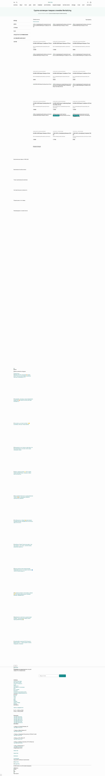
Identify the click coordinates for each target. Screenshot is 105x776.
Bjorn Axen (35, 41)
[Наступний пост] (16, 666)
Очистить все (36, 21)
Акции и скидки (17, 702)
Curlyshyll (55, 131)
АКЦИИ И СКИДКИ (57, 5)
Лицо (15, 696)
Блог (15, 688)
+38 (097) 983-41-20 (18, 719)
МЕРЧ (34, 5)
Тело (15, 697)
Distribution (16, 755)
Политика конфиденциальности (20, 693)
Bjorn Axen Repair (41, 41)
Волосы (15, 695)
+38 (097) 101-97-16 (18, 735)
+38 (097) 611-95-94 (18, 731)
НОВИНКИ (40, 5)
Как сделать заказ (17, 682)
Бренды (15, 703)
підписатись (62, 675)
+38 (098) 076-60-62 (18, 746)
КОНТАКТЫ (89, 5)
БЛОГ (83, 5)
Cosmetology (16, 758)
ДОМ (30, 5)
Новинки (15, 701)
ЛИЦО (21, 5)
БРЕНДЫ (73, 5)
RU (14, 2)
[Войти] (88, 2)
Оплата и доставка (18, 681)
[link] (90, 2)
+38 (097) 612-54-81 (18, 716)
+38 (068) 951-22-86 (18, 721)
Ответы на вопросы (18, 683)
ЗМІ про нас (16, 685)
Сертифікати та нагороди (19, 687)
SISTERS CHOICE (66, 5)
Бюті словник (16, 689)
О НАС (79, 5)
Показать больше (37, 146)
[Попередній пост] (14, 666)
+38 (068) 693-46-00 (18, 720)
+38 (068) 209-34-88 (18, 742)
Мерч (15, 700)
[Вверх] (1, 775)
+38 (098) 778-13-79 (18, 727)
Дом (14, 699)
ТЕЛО (25, 5)
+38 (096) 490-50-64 (18, 722)
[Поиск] (17, 2)
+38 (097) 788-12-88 (18, 717)
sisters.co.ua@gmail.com (18, 707)
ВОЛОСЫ (15, 5)
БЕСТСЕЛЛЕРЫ (47, 5)
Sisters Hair (16, 750)
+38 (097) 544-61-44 (18, 739)
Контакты (16, 690)
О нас (15, 684)
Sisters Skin (16, 753)
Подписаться (16, 373)
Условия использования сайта (20, 691)
